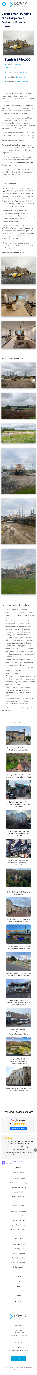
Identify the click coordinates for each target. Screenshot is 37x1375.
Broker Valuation (18, 1267)
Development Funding (18, 1187)
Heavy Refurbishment (18, 1225)
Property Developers (18, 1211)
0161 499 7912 (19, 1348)
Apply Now (18, 1282)
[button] (1, 1150)
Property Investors (18, 1216)
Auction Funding (18, 1192)
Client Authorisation (19, 1253)
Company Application (18, 1244)
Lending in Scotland (18, 1220)
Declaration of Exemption (18, 1262)
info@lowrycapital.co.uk (19, 1350)
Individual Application (18, 1249)
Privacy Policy (18, 1370)
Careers (18, 1286)
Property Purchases (18, 1178)
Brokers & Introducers (18, 1229)
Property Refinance (18, 1196)
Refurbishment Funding (18, 1183)
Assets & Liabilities (18, 1258)
